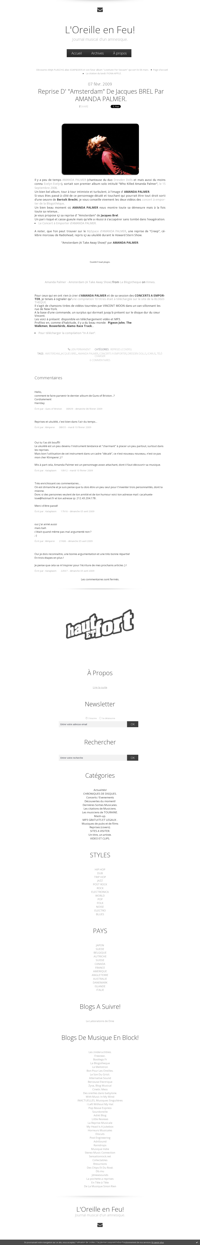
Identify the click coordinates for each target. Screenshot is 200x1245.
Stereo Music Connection (100, 1152)
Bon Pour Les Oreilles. (100, 1070)
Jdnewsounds (100, 1175)
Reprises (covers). (121, 349)
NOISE (100, 907)
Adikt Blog (100, 1115)
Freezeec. (100, 1056)
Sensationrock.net (100, 1156)
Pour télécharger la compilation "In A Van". (67, 333)
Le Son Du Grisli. (100, 1074)
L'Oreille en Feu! (100, 29)
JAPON (100, 945)
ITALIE (100, 990)
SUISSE (100, 960)
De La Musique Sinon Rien (100, 1186)
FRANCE (100, 967)
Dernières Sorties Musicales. (100, 805)
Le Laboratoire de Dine (100, 1021)
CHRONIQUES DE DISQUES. (100, 793)
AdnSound (100, 1141)
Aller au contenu (12, 3)
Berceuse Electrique (100, 1082)
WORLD (100, 895)
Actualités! (100, 790)
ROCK (100, 888)
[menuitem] (77, 53)
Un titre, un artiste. (100, 834)
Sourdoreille (100, 1111)
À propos (120, 53)
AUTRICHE (100, 956)
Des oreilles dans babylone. (100, 1093)
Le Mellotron (100, 1067)
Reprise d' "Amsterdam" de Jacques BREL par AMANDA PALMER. (101, 95)
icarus (152, 353)
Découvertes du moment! (100, 801)
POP (100, 899)
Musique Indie (100, 1149)
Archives (97, 53)
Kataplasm (50, 470)
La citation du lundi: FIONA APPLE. (103, 73)
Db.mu (100, 1171)
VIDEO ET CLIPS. (100, 838)
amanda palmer (88, 353)
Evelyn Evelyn (53, 184)
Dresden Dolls (123, 180)
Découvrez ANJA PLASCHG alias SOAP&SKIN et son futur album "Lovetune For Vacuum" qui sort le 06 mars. (92, 69)
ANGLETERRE (100, 975)
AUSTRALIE (100, 979)
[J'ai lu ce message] (197, 1242)
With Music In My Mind (100, 1096)
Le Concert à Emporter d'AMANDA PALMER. (67, 223)
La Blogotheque (130, 282)
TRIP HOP (100, 877)
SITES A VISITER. (100, 831)
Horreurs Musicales (100, 1130)
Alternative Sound (100, 1078)
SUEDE (100, 949)
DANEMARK (100, 982)
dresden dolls (137, 353)
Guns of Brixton (53, 408)
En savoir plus (158, 1242)
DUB (100, 873)
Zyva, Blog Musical (100, 1085)
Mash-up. (100, 816)
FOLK (100, 903)
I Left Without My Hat (100, 1104)
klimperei (50, 427)
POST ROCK (100, 884)
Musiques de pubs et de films (100, 823)
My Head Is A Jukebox (100, 1126)
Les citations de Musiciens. (100, 808)
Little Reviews (100, 1119)
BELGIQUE (100, 952)
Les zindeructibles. (100, 1052)
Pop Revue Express (100, 1108)
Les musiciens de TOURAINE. (100, 812)
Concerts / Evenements (100, 797)
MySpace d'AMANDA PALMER (106, 231)
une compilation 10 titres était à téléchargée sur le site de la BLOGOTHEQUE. (100, 300)
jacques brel (69, 353)
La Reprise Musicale (100, 1123)
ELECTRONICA (100, 892)
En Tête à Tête (100, 1182)
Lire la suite (100, 687)
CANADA (100, 964)
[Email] (100, 10)
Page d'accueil (160, 69)
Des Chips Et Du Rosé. (100, 1167)
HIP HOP (100, 869)
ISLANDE (100, 986)
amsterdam (52, 353)
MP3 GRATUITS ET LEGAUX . (100, 820)
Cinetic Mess (100, 1089)
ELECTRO (100, 910)
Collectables (100, 1160)
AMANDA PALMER (74, 180)
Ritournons (100, 1164)
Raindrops (100, 1145)
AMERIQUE (100, 971)
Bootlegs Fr (100, 1059)
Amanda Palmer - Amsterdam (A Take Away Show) (78, 282)
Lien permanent (80, 349)
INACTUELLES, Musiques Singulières (100, 1100)
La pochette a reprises (100, 1178)
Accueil (76, 53)
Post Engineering (100, 1137)
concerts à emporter (113, 353)
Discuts (100, 1134)
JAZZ (100, 880)
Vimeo (150, 282)
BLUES (100, 914)
